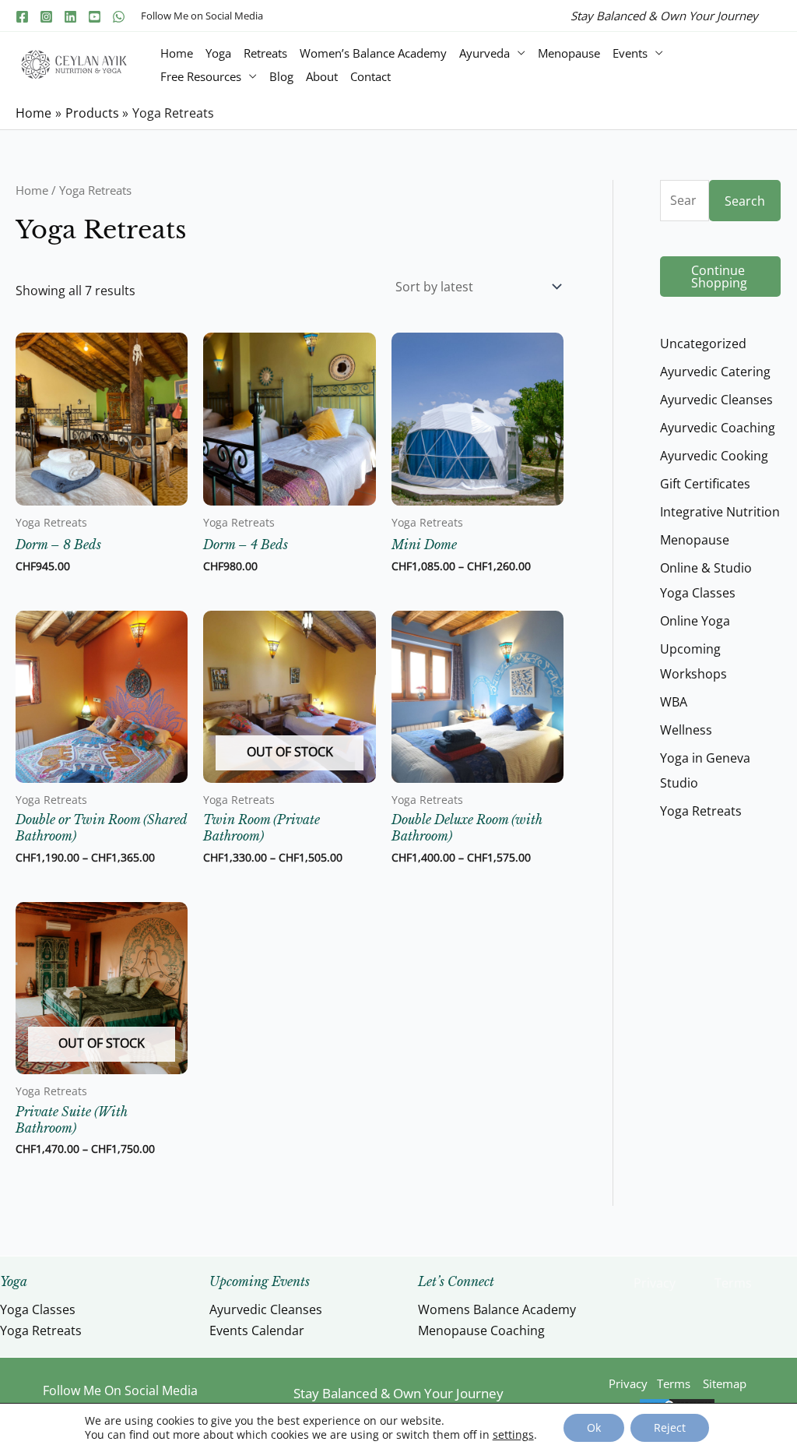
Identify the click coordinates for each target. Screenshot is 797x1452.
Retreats (265, 53)
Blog (281, 76)
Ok (594, 1427)
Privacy (655, 1283)
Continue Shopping (719, 276)
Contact (370, 76)
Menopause (569, 53)
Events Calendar (256, 1330)
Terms (733, 1283)
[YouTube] (94, 16)
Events (630, 53)
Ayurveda (484, 53)
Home (176, 53)
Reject (670, 1427)
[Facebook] (22, 16)
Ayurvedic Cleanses (265, 1309)
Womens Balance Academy (497, 1309)
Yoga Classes (37, 1309)
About (322, 76)
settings (513, 1435)
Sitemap (724, 1383)
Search (745, 201)
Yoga (218, 53)
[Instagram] (46, 16)
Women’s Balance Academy (373, 53)
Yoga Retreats (41, 1330)
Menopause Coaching (481, 1330)
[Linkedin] (70, 16)
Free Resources (200, 76)
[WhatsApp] (118, 16)
